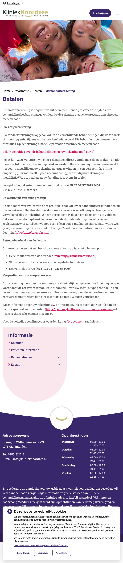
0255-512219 (16, 454)
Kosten (37, 91)
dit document (75, 321)
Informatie (21, 91)
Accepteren (61, 552)
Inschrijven (100, 13)
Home (7, 91)
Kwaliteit (17, 343)
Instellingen (23, 552)
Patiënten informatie (25, 350)
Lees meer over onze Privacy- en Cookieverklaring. (41, 545)
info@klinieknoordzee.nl (30, 459)
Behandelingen (21, 357)
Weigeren (43, 552)
